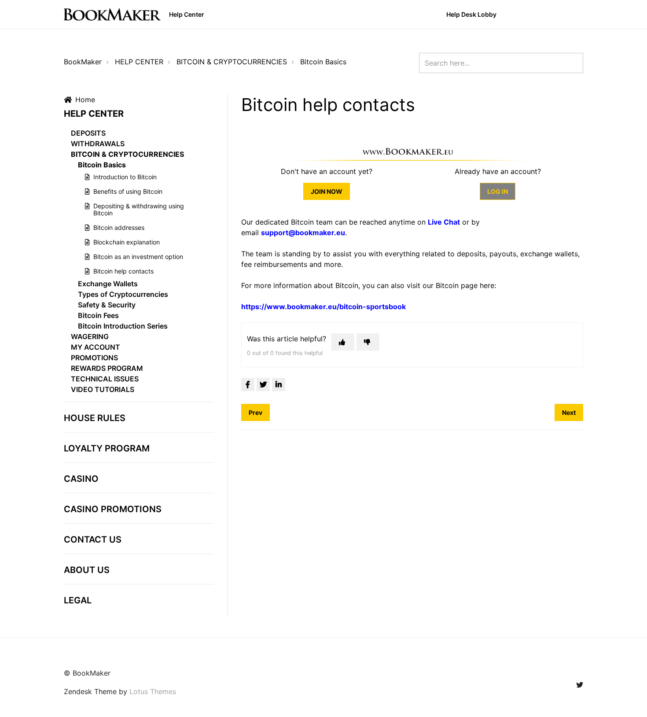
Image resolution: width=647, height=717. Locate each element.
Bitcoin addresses (118, 227)
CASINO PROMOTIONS (113, 509)
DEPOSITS (88, 133)
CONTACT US (92, 539)
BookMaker (83, 61)
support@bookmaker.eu (303, 232)
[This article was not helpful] (368, 342)
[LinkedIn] (278, 384)
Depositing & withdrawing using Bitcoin (138, 209)
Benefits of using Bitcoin (127, 191)
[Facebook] (247, 384)
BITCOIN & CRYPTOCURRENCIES (231, 61)
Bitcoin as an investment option (138, 256)
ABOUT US (87, 570)
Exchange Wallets (108, 283)
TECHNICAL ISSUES (105, 378)
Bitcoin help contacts (123, 271)
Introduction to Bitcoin (125, 177)
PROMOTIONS (94, 357)
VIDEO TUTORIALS (102, 389)
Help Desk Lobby (471, 14)
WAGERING (90, 336)
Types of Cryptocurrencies (123, 294)
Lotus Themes (152, 691)
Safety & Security (107, 304)
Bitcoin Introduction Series (123, 326)
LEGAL (78, 600)
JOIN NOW (326, 191)
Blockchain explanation (126, 242)
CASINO (81, 478)
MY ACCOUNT (95, 347)
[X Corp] (263, 384)
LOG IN (497, 191)
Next (569, 412)
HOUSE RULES (94, 418)
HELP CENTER (139, 61)
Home (85, 99)
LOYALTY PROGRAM (107, 448)
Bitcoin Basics (323, 61)
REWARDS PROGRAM (107, 368)
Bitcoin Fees (98, 315)
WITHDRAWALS (98, 143)
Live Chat (444, 222)
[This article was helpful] (342, 342)
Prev (255, 412)
